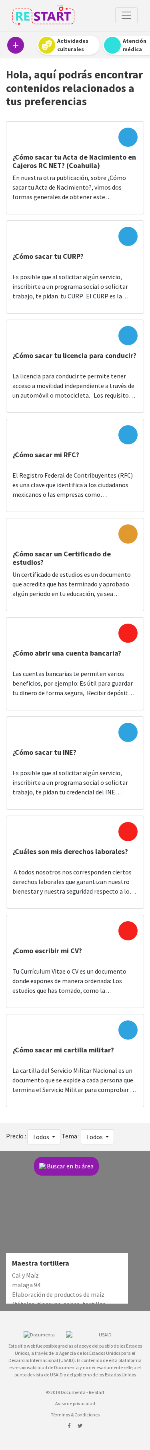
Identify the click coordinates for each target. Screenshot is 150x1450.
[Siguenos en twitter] (80, 1426)
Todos (41, 1137)
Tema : (71, 1136)
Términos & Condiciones (75, 1415)
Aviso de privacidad (75, 1403)
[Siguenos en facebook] (69, 1426)
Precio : (16, 1136)
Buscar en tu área (70, 1166)
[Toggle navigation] (126, 15)
